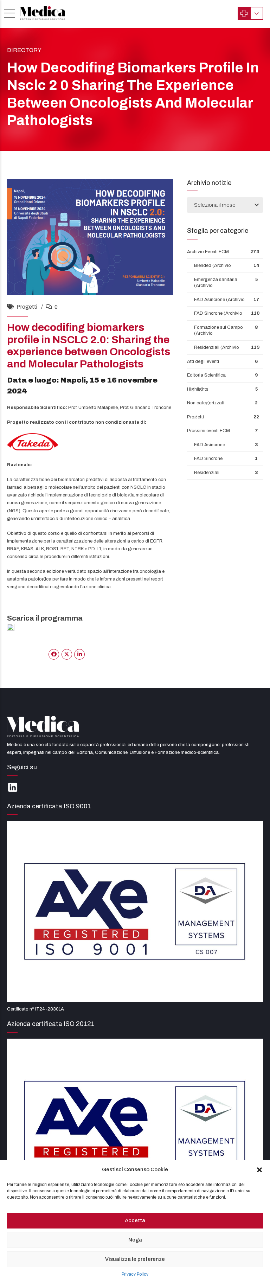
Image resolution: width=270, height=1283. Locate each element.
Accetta (135, 1220)
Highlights (197, 389)
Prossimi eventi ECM (208, 430)
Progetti (27, 307)
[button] (259, 1169)
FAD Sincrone (208, 458)
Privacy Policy (135, 1274)
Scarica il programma (45, 618)
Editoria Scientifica (206, 375)
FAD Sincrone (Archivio (218, 313)
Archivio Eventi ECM (208, 251)
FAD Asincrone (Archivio (219, 299)
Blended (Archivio (212, 265)
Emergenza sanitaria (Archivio (215, 282)
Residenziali (206, 472)
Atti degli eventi (203, 361)
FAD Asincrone (209, 444)
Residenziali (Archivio (216, 347)
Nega (135, 1240)
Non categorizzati (205, 402)
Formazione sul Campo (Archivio (218, 330)
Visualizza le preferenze (135, 1259)
